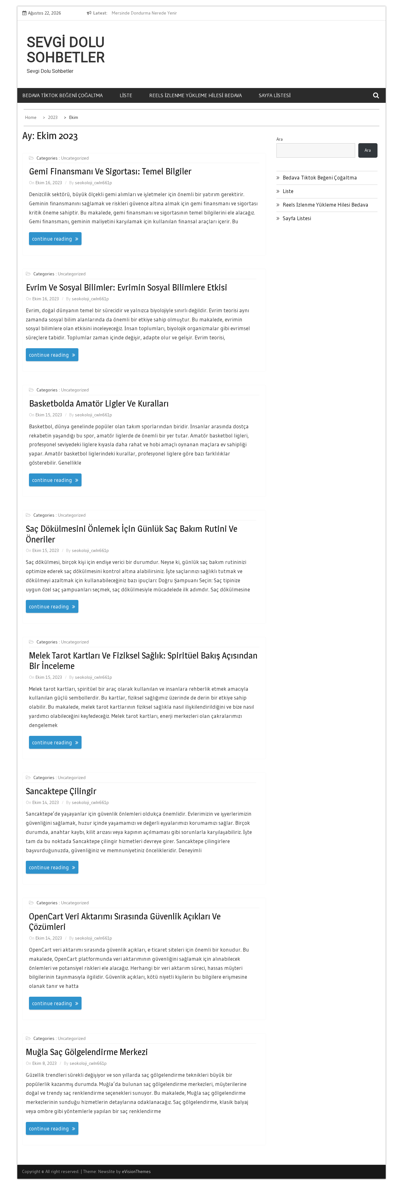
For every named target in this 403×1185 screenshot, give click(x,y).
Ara (279, 139)
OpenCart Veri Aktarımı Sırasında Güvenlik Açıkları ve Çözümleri (125, 921)
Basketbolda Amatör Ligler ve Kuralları (99, 403)
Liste (126, 95)
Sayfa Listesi (275, 95)
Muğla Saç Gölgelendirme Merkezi (87, 1052)
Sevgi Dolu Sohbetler (66, 50)
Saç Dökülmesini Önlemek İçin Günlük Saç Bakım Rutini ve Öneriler (131, 534)
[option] (169, 13)
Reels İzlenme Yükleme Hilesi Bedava (195, 95)
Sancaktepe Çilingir (61, 791)
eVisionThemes (136, 1171)
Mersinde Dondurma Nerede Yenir (144, 13)
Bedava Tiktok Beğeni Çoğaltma (62, 95)
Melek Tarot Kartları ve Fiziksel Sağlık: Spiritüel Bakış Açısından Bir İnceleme (143, 661)
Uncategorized (75, 158)
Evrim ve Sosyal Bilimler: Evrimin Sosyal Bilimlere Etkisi (126, 287)
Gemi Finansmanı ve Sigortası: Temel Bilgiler (110, 171)
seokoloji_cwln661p (93, 182)
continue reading (52, 238)
